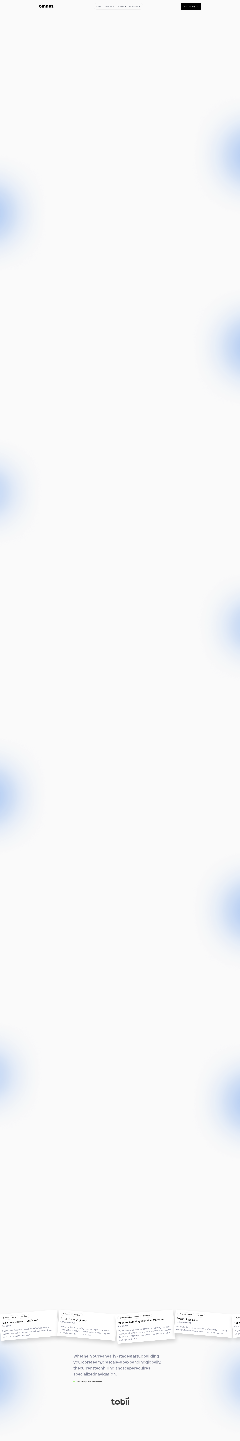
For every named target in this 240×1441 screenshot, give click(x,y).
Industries (108, 6)
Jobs (98, 6)
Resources (133, 6)
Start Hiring (189, 6)
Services (120, 6)
